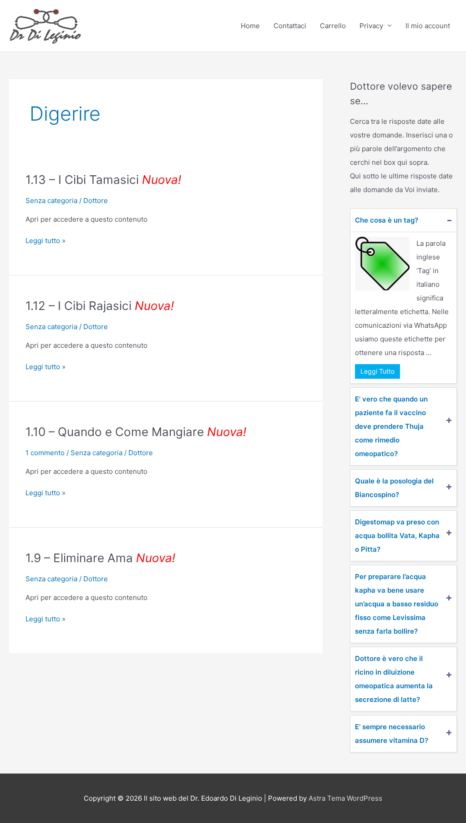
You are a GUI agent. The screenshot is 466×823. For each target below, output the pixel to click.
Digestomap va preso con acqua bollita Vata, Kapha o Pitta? (397, 536)
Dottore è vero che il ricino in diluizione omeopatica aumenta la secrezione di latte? (394, 679)
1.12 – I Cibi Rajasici (99, 306)
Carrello (333, 25)
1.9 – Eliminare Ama (100, 558)
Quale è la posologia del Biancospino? (394, 488)
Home (250, 25)
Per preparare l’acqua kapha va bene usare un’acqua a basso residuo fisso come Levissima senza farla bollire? (396, 603)
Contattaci (290, 25)
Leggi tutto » (45, 240)
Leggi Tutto (377, 371)
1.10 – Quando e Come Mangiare (135, 432)
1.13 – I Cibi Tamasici (103, 180)
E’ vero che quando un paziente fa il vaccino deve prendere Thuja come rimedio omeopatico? (391, 426)
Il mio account (427, 25)
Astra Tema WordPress (345, 798)
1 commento (45, 452)
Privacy (371, 25)
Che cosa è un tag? (386, 220)
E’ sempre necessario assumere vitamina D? (391, 733)
